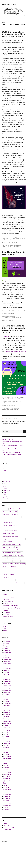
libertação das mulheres (9, 552)
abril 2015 (5, 752)
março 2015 (6, 754)
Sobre (4, 468)
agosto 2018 (6, 714)
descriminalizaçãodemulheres (8, 239)
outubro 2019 (6, 688)
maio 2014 (6, 767)
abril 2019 (6, 699)
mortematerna (15, 242)
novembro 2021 (7, 650)
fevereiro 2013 (7, 789)
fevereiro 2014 (7, 772)
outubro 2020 (6, 666)
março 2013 (6, 787)
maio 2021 (6, 654)
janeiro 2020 (6, 683)
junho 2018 (6, 718)
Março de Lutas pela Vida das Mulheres (16, 351)
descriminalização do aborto (8, 402)
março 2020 (6, 679)
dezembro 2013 (7, 774)
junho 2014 (6, 765)
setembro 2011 (7, 798)
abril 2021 (5, 656)
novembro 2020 (7, 665)
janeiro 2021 (6, 661)
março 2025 (6, 643)
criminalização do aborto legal (10, 525)
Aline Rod (4, 237)
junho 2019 (6, 696)
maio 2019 (6, 698)
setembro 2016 (7, 741)
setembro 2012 (7, 794)
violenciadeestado (16, 246)
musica (4, 558)
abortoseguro (6, 514)
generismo (11, 547)
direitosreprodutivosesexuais (8, 316)
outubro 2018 (6, 710)
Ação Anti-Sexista (9, 4)
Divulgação (15, 237)
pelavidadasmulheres (6, 243)
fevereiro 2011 (7, 802)
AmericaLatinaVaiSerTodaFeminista (12, 517)
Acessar (5, 823)
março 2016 (6, 750)
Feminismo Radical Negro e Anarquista (13, 607)
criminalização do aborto (13, 400)
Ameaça (5, 628)
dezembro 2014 (7, 756)
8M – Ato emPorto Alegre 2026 (10, 439)
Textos (5, 494)
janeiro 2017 (6, 738)
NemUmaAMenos (6, 411)
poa (22, 560)
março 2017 (6, 736)
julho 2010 (6, 807)
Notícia (19, 237)
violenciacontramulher (7, 246)
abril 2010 (5, 811)
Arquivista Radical (8, 601)
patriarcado (16, 560)
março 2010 (6, 813)
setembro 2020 (7, 668)
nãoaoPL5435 (14, 318)
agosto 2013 (6, 780)
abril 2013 (5, 785)
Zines (4, 470)
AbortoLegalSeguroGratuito (19, 238)
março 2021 (6, 657)
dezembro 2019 (7, 685)
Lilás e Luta (6, 614)
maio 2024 (6, 646)
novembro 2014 (7, 758)
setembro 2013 (7, 778)
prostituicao (6, 566)
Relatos (5, 492)
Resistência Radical (8, 616)
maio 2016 (6, 747)
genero (17, 547)
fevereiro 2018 (7, 721)
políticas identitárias (8, 563)
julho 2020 (6, 672)
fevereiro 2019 (7, 703)
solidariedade (6, 569)
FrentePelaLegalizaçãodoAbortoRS (9, 241)
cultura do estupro (7, 528)
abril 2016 (6, 749)
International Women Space (10, 605)
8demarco (5, 508)
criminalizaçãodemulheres (15, 401)
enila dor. (5, 594)
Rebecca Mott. (7, 599)
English (5, 487)
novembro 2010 (7, 803)
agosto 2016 (6, 743)
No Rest (5, 627)
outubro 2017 (6, 727)
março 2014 (6, 771)
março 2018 (6, 719)
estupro (16, 539)
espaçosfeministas (7, 539)
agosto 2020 (6, 670)
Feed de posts (6, 825)
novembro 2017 (7, 725)
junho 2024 (6, 645)
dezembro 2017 (7, 723)
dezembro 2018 (7, 707)
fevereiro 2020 (7, 681)
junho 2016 (6, 745)
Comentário (15, 397)
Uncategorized (5, 238)
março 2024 (6, 648)
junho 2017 (6, 734)
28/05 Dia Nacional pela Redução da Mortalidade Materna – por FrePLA (13, 34)
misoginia (20, 555)
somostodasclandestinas (17, 243)
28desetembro (13, 508)
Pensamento (6, 490)
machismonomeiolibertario (10, 555)
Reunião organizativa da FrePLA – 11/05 (13, 253)
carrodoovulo (5, 400)
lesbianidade (18, 550)
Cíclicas (5, 630)
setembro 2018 (7, 712)
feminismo (22, 539)
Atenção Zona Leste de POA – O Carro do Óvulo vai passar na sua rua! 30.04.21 (13, 329)
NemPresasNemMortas (13, 409)
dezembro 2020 (7, 663)
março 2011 (6, 800)
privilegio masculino (20, 563)
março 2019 (6, 701)
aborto (11, 238)
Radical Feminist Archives (10, 596)
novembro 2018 (7, 708)
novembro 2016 (7, 740)
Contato (5, 467)
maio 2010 (6, 809)
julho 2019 (6, 694)
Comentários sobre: (10, 418)
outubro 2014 (6, 760)
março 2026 (6, 641)
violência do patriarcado (7, 245)
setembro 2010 (7, 805)
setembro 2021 (7, 652)
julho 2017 (6, 732)
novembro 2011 (7, 796)
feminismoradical (7, 541)
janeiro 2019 (6, 705)
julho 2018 (6, 716)
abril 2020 (6, 677)
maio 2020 (6, 676)
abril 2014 (5, 769)
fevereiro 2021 (7, 659)
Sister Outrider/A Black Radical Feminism (14, 598)
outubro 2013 (6, 776)
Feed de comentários (8, 827)
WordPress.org (7, 829)
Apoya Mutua (6, 612)
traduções (6, 496)
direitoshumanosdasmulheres (8, 314)
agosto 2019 (6, 692)
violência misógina (19, 582)
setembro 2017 (7, 729)
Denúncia (5, 483)
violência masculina (8, 582)
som (12, 569)
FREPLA (19, 241)
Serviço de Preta (7, 603)
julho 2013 (6, 782)
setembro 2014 (7, 761)
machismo (19, 552)
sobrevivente (13, 566)
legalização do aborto (6, 242)
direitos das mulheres (20, 404)
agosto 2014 (6, 763)
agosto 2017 (6, 730)
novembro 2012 (7, 791)
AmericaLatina (15, 514)
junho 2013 (6, 783)
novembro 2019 (7, 687)
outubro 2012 (6, 792)
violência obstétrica (17, 245)
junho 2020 (6, 674)
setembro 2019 (7, 690)
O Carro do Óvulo (6, 336)
